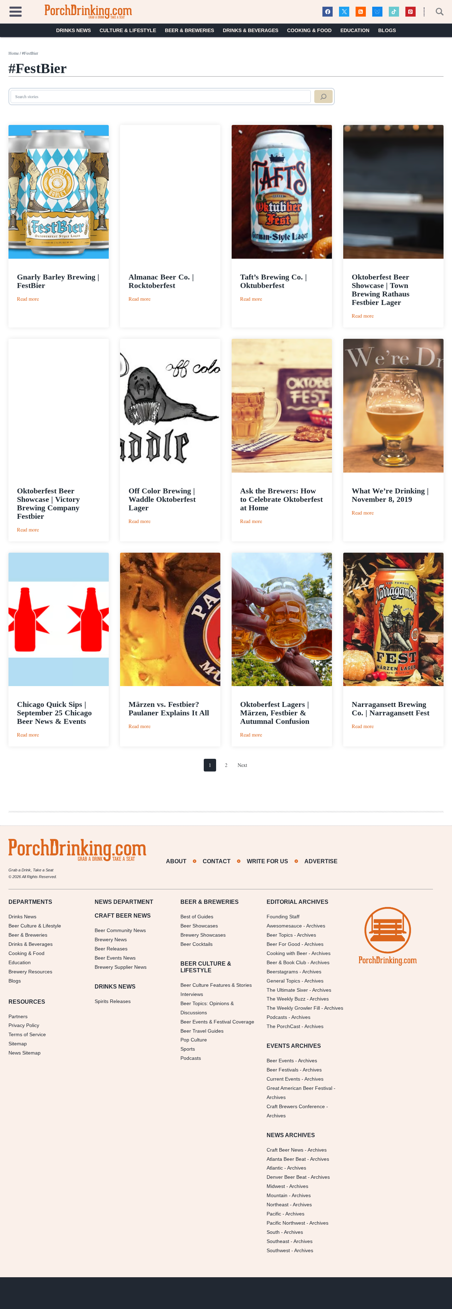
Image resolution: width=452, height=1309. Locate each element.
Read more (28, 298)
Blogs (387, 30)
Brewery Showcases (203, 935)
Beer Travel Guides (202, 1031)
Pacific (274, 1214)
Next (242, 765)
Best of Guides (196, 916)
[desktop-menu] (15, 10)
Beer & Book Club (286, 962)
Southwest (278, 1250)
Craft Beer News (285, 1150)
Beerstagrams (282, 971)
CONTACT (217, 861)
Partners (18, 1016)
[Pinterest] (410, 12)
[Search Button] (436, 12)
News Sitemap (24, 1053)
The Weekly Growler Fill (293, 1008)
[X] (344, 12)
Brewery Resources (30, 971)
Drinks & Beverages (250, 30)
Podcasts (190, 1058)
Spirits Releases (113, 1001)
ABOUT (176, 861)
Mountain (277, 1195)
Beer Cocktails (196, 944)
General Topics (283, 981)
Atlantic (275, 1168)
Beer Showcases (199, 926)
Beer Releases (111, 948)
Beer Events (280, 1060)
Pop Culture (193, 1040)
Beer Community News (120, 930)
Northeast (278, 1204)
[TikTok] (394, 12)
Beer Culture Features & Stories (216, 985)
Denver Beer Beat (287, 1177)
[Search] (323, 96)
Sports (187, 1049)
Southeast (278, 1241)
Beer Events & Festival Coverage (217, 1022)
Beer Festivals (282, 1070)
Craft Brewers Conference (296, 1106)
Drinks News (73, 30)
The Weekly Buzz (286, 999)
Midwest (276, 1186)
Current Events (283, 1079)
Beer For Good (283, 944)
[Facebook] (327, 12)
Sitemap (17, 1043)
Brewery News (111, 939)
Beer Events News (115, 958)
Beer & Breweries (189, 30)
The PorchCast (283, 1026)
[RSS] (361, 12)
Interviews (191, 994)
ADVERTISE (321, 861)
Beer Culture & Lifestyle (34, 926)
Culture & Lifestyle (128, 30)
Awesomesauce (284, 926)
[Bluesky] (377, 12)
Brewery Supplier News (121, 967)
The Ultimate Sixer (287, 990)
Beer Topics (280, 935)
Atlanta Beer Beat (286, 1159)
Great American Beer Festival (299, 1088)
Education (354, 30)
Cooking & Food (309, 30)
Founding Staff (283, 916)
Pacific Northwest (286, 1223)
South (273, 1232)
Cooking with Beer (287, 953)
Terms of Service (27, 1034)
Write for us (267, 861)
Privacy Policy (23, 1025)
